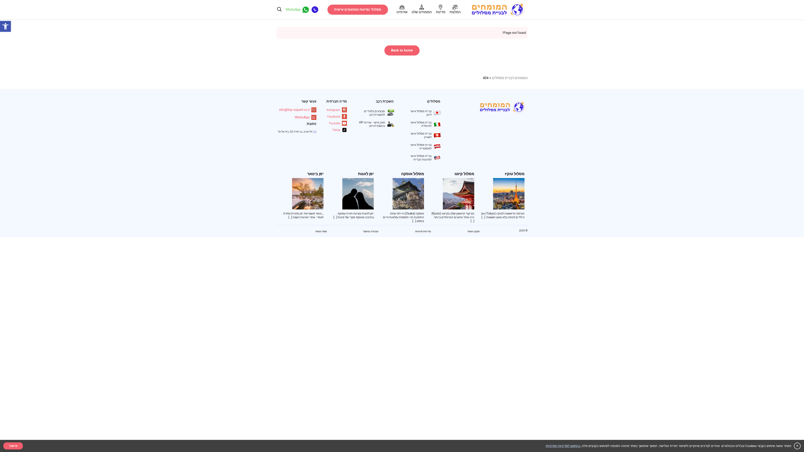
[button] (5, 26)
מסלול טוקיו (514, 174)
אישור (13, 446)
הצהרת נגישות (371, 231)
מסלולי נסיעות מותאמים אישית (357, 10)
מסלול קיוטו (464, 174)
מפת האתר (321, 231)
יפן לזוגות (366, 174)
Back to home (402, 50)
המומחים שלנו (422, 12)
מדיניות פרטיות (423, 231)
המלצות (455, 12)
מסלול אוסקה (412, 174)
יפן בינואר (315, 174)
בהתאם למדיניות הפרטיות (563, 446)
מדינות (440, 12)
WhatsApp (302, 117)
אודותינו (402, 12)
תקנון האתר (473, 231)
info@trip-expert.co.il (294, 110)
